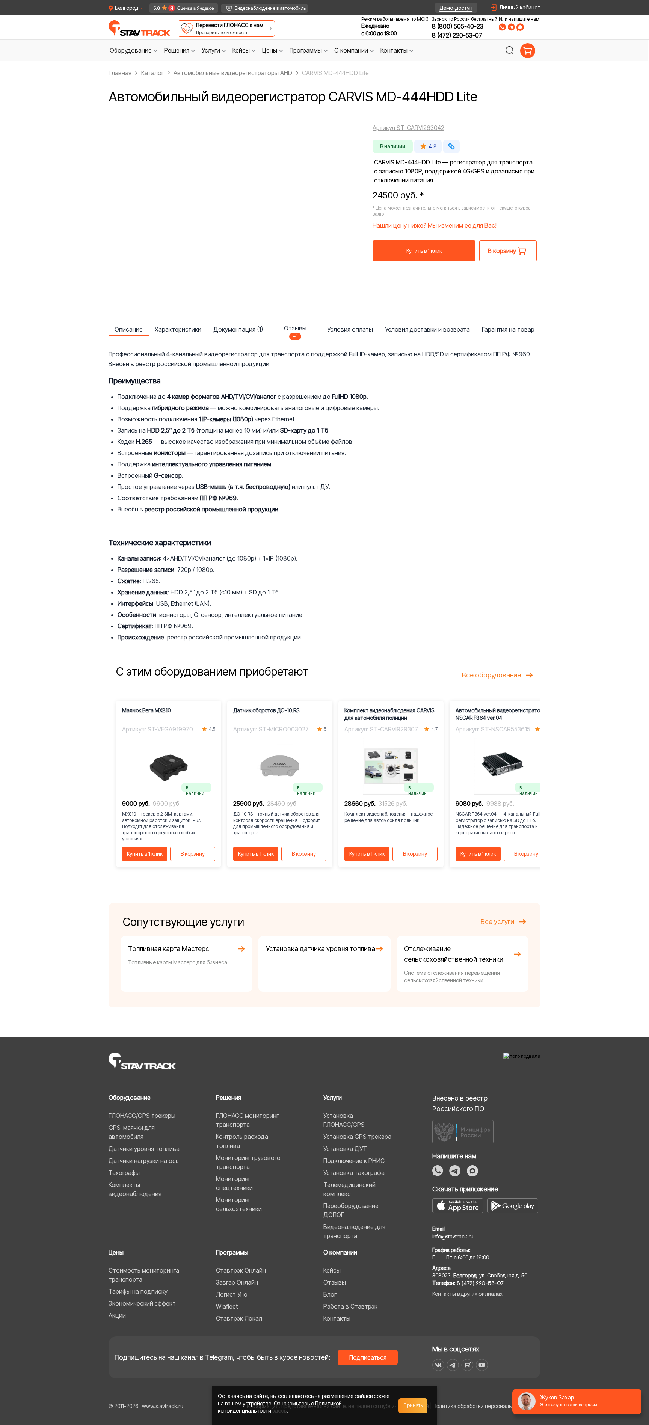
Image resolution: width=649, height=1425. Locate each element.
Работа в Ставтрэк (350, 1306)
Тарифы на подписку (138, 1291)
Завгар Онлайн (237, 1282)
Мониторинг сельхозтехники (239, 1204)
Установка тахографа (354, 1172)
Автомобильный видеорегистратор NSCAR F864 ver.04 (499, 714)
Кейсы (332, 1270)
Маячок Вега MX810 (146, 710)
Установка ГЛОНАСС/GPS (344, 1120)
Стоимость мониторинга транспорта (144, 1275)
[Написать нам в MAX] (520, 27)
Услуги (332, 1097)
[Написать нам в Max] (472, 1170)
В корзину (193, 853)
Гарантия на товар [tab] (508, 329)
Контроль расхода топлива (242, 1141)
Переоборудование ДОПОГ (351, 1210)
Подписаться (367, 1357)
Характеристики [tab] (178, 329)
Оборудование (130, 1097)
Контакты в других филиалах (467, 1294)
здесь (279, 1410)
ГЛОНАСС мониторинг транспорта (247, 1120)
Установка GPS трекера (357, 1136)
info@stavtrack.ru (453, 1236)
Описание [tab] (129, 329)
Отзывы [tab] (295, 330)
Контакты (336, 1318)
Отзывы (334, 1282)
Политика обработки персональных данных (486, 1406)
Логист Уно (232, 1294)
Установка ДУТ (345, 1148)
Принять (413, 1405)
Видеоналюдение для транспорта (354, 1231)
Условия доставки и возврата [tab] (427, 329)
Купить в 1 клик (424, 250)
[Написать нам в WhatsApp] (502, 27)
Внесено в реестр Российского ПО (460, 1103)
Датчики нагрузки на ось (144, 1160)
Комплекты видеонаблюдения (135, 1189)
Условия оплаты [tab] (350, 329)
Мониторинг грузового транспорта (248, 1162)
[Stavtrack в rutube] (467, 1365)
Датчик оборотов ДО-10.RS (266, 710)
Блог (330, 1294)
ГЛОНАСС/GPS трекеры (142, 1115)
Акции (117, 1315)
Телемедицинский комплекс (349, 1189)
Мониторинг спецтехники (234, 1183)
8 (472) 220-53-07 (457, 35)
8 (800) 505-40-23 (457, 26)
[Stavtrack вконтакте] (438, 1365)
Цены (116, 1252)
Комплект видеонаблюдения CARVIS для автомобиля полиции (389, 714)
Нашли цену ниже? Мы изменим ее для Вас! (435, 225)
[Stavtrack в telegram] (453, 1365)
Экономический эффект (142, 1303)
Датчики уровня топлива (144, 1148)
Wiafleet (227, 1306)
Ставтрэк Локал (239, 1318)
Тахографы (124, 1172)
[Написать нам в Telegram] (511, 27)
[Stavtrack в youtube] (482, 1365)
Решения (228, 1097)
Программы (232, 1252)
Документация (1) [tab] (238, 329)
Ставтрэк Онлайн (241, 1270)
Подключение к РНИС (354, 1160)
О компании (340, 1252)
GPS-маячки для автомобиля (132, 1132)
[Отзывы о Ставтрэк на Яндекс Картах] (180, 8)
